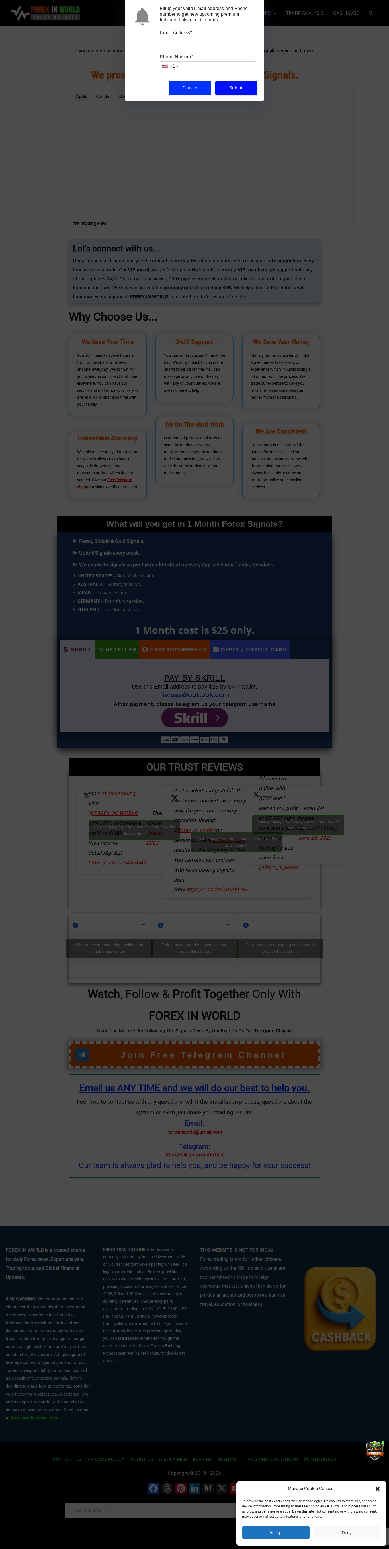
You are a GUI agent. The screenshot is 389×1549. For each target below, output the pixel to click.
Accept (275, 1532)
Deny (347, 1532)
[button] (377, 1489)
